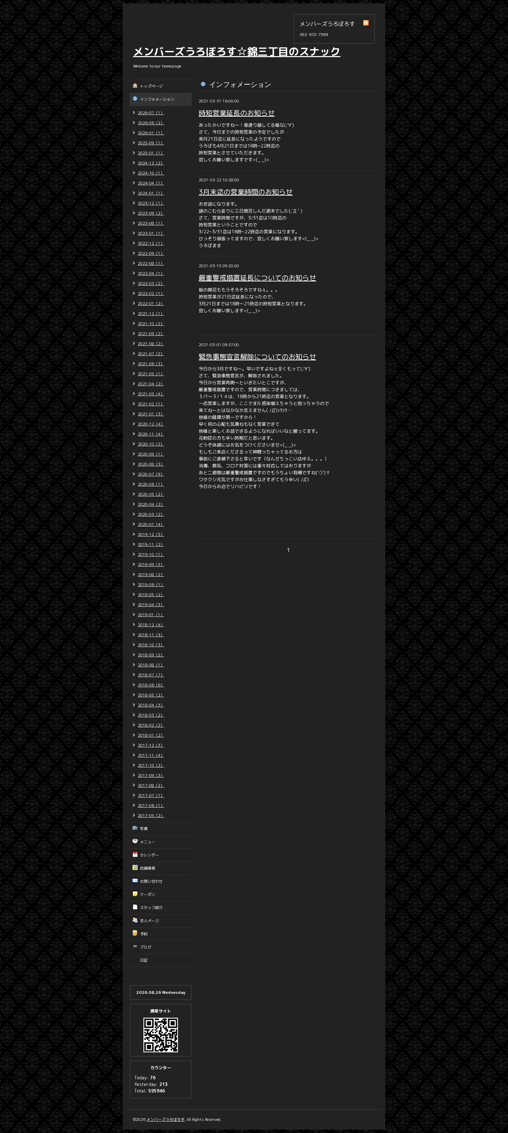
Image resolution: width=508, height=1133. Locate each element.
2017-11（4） (151, 755)
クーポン (147, 894)
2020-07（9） (151, 474)
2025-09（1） (151, 143)
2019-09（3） (151, 564)
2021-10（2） (151, 323)
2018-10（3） (151, 645)
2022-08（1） (151, 263)
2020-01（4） (151, 524)
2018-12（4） (151, 625)
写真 (144, 828)
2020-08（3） (151, 464)
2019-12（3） (151, 534)
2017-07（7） (151, 795)
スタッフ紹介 (151, 907)
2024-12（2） (151, 163)
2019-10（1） (151, 554)
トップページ (151, 86)
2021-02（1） (151, 404)
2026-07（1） (151, 113)
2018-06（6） (151, 685)
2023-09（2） (151, 213)
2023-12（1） (151, 203)
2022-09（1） (151, 253)
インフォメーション (157, 99)
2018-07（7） (151, 675)
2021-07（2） (151, 354)
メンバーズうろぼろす (166, 1119)
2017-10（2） (151, 765)
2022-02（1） (151, 293)
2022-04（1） (151, 273)
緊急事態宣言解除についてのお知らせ (257, 356)
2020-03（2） (151, 514)
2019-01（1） (151, 615)
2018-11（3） (151, 635)
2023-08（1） (151, 223)
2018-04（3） (151, 705)
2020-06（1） (151, 484)
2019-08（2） (151, 574)
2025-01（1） (151, 153)
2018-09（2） (151, 655)
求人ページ (149, 921)
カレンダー (149, 855)
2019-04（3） (151, 605)
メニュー (147, 842)
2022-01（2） (151, 303)
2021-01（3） (151, 414)
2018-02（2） (151, 725)
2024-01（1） (151, 193)
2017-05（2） (151, 815)
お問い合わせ (151, 881)
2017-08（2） (151, 785)
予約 (144, 934)
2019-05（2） (151, 594)
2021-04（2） (151, 384)
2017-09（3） (151, 775)
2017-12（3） (151, 745)
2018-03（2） (151, 715)
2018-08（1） (151, 665)
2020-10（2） (151, 444)
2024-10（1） (151, 173)
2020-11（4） (151, 434)
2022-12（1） (151, 243)
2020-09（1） (151, 454)
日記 (144, 960)
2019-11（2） (151, 544)
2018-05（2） (151, 695)
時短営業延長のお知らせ (237, 113)
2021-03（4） (151, 394)
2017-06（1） (151, 805)
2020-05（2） (151, 494)
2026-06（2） (151, 123)
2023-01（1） (151, 233)
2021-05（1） (151, 374)
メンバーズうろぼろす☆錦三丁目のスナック (236, 51)
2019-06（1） (151, 584)
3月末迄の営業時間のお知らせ (246, 192)
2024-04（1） (151, 183)
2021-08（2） (151, 344)
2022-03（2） (151, 283)
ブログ (145, 947)
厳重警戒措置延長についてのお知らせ (257, 277)
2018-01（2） (151, 735)
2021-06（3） (151, 364)
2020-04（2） (151, 504)
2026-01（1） (151, 133)
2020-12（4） (151, 424)
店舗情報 (147, 868)
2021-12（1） (151, 313)
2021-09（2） (151, 333)
